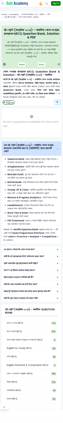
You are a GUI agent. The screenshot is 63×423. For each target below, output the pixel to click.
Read (22, 64)
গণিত (48, 14)
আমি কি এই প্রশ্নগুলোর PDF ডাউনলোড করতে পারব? (24, 256)
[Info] (4, 64)
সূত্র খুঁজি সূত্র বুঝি (10, 17)
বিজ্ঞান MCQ (12, 381)
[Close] (4, 407)
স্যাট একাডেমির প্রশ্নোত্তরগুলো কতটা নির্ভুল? (21, 263)
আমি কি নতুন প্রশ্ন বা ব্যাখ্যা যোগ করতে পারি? (21, 298)
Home (4, 14)
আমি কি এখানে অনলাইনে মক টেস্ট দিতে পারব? (20, 284)
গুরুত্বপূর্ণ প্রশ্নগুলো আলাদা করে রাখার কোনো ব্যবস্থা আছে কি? (27, 291)
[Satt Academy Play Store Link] (9, 102)
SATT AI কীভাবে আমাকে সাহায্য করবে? (19, 270)
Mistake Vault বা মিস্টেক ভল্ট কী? (19, 277)
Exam (41, 64)
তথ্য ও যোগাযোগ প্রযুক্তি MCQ (19, 373)
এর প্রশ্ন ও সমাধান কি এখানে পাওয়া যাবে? (19, 249)
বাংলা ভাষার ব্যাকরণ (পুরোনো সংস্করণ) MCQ (24, 339)
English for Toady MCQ (19, 348)
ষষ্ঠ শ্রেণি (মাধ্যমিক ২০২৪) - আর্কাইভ (33, 14)
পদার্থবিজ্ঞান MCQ (14, 390)
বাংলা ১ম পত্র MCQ (15, 323)
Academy (14, 14)
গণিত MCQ (12, 356)
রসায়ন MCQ (12, 398)
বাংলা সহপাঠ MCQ (14, 331)
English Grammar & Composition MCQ (27, 365)
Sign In (56, 3)
